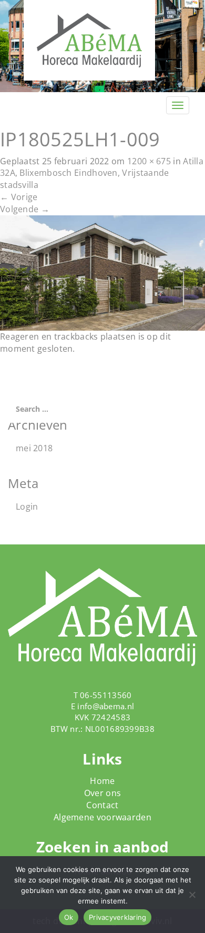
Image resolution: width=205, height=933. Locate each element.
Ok (69, 917)
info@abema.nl (105, 706)
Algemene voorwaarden (102, 817)
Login (27, 506)
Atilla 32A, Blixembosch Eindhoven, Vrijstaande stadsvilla (101, 173)
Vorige (18, 197)
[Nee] (192, 894)
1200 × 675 (149, 161)
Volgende (24, 209)
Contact (102, 805)
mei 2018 (34, 448)
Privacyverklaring (117, 917)
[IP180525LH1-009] (102, 272)
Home (102, 781)
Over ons (102, 793)
